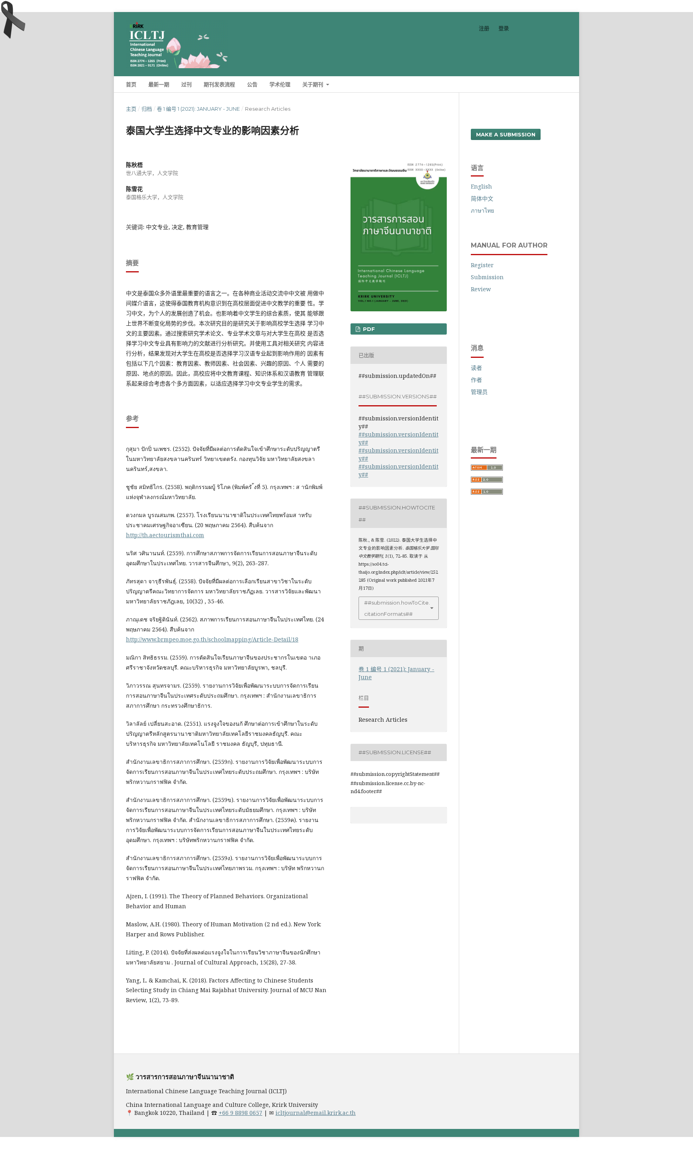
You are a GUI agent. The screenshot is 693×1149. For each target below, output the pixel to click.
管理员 (479, 392)
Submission (487, 277)
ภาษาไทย (482, 210)
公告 (252, 84)
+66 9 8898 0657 (240, 1113)
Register (482, 265)
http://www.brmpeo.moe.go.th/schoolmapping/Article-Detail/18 (212, 639)
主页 (131, 109)
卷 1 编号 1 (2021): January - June (198, 109)
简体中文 (482, 198)
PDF (368, 329)
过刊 (186, 84)
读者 (476, 367)
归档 (147, 109)
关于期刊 (313, 84)
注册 (484, 28)
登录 (503, 28)
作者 (476, 380)
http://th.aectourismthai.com (165, 535)
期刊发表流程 (219, 84)
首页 (131, 84)
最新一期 (158, 84)
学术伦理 (280, 84)
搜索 (555, 84)
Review (481, 289)
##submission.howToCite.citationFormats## (397, 608)
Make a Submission (505, 134)
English (481, 186)
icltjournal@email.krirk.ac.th (316, 1113)
